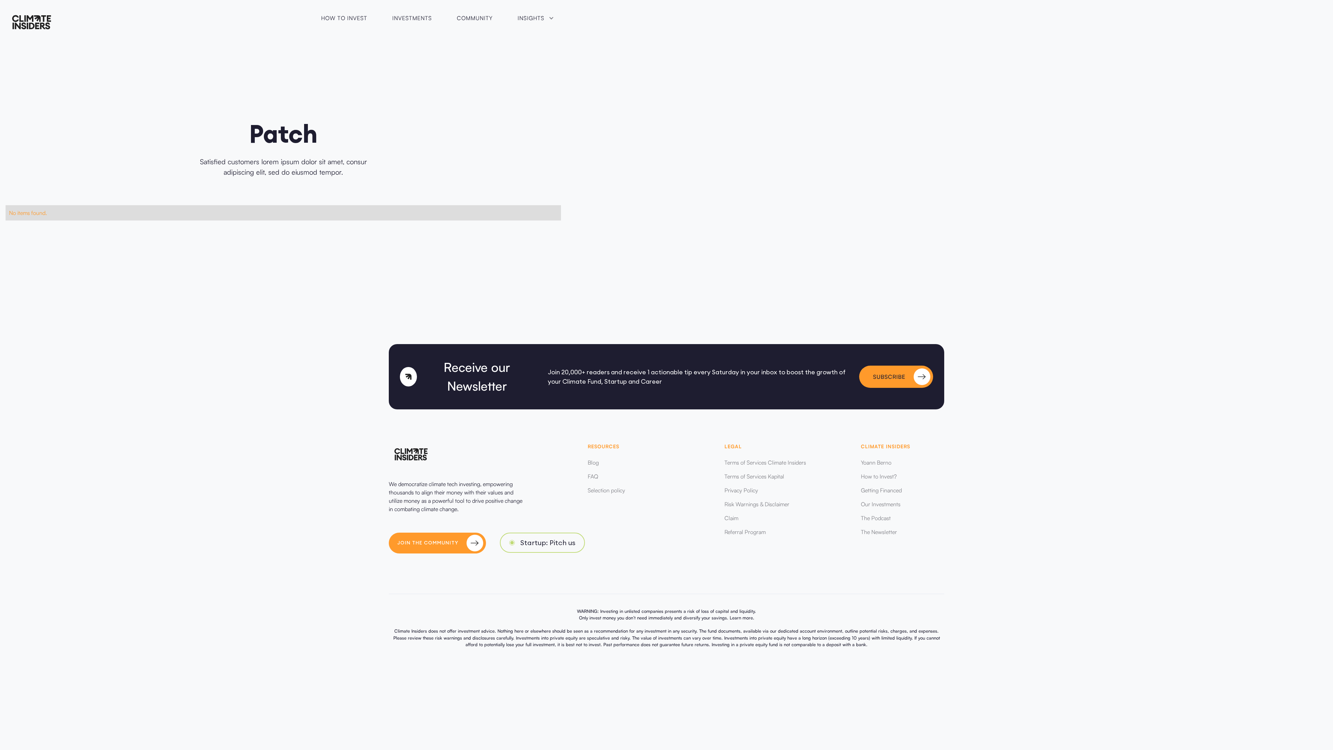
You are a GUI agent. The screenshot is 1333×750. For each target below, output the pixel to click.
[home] (32, 22)
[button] (535, 18)
